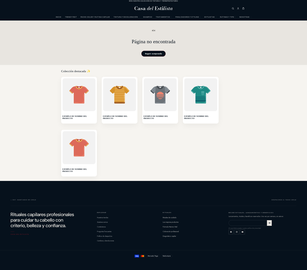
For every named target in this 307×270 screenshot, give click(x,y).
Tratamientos (163, 17)
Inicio (58, 17)
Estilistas (209, 17)
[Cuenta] (238, 8)
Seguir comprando (153, 53)
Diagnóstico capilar (169, 236)
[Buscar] (233, 8)
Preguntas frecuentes (104, 231)
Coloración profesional (171, 231)
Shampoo (147, 17)
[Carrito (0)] (243, 8)
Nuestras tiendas (102, 217)
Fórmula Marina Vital (170, 227)
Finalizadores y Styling (187, 17)
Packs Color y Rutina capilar (95, 17)
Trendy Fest (71, 17)
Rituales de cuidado (169, 217)
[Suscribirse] (269, 223)
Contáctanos (101, 227)
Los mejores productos (170, 222)
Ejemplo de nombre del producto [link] (74, 117)
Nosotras (244, 17)
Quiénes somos (102, 222)
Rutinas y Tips (227, 17)
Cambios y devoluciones (105, 241)
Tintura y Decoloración (126, 17)
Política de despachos (104, 236)
